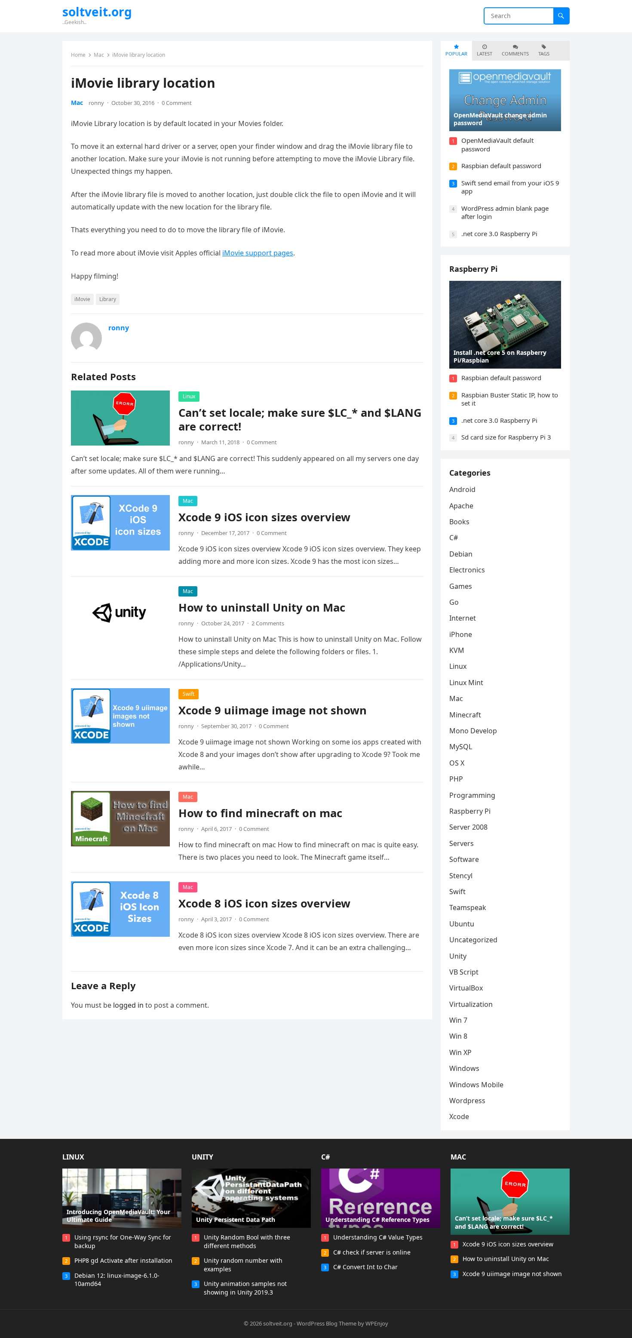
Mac (99, 54)
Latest (484, 53)
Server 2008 (468, 827)
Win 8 (458, 1036)
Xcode (459, 1116)
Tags (543, 53)
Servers (461, 843)
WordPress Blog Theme (326, 1323)
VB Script (464, 972)
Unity (457, 956)
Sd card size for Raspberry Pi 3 (506, 437)
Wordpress (467, 1100)
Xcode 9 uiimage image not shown (272, 710)
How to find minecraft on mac (260, 813)
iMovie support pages (257, 253)
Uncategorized (473, 939)
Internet (462, 618)
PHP (456, 779)
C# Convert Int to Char (365, 1267)
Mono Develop (473, 730)
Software (464, 859)
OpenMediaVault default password (497, 144)
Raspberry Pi (473, 269)
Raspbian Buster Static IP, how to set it (509, 399)
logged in (128, 1005)
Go (454, 602)
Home (78, 54)
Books (459, 521)
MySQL (460, 746)
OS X (456, 763)
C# (453, 537)
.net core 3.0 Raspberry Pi (499, 233)
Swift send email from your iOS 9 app (510, 187)
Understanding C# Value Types (378, 1237)
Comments (515, 53)
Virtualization (471, 1004)
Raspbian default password (501, 165)
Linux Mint (466, 682)
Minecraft (465, 715)
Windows (464, 1068)
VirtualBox (466, 988)
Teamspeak (467, 907)
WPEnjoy (376, 1323)
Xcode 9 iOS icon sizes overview (264, 517)
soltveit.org (97, 12)
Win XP (460, 1052)
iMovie (82, 299)
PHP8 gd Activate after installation (123, 1260)
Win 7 (458, 1020)
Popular (456, 53)
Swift (188, 694)
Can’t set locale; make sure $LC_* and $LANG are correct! (300, 419)
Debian (460, 554)
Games (460, 586)
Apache (461, 506)
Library (107, 299)
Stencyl (460, 875)
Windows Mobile (476, 1084)
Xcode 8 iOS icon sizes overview (264, 903)
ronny (96, 103)
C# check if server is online (372, 1252)
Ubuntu (461, 924)
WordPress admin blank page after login (505, 212)
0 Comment (177, 103)
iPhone (460, 634)
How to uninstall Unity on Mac (261, 607)
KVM (456, 650)
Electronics (467, 570)
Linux (189, 396)
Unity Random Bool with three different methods (247, 1241)
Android (462, 489)
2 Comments (268, 623)
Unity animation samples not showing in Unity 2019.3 (245, 1288)
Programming (472, 795)
